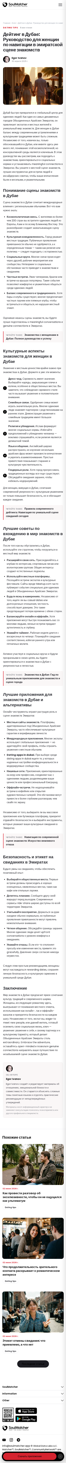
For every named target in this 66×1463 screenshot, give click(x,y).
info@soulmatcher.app (16, 1446)
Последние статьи (33, 1364)
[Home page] (14, 4)
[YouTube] (4, 1440)
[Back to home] (15, 1428)
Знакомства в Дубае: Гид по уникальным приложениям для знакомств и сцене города (33, 678)
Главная (6, 23)
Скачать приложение (30, 1456)
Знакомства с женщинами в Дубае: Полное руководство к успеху (32, 336)
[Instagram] (11, 1440)
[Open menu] (60, 5)
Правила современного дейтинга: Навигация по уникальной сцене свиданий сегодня (32, 512)
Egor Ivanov (19, 58)
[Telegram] (18, 1440)
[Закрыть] (60, 1456)
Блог (14, 23)
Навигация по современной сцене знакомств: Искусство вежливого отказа (32, 840)
